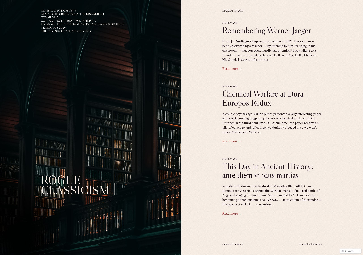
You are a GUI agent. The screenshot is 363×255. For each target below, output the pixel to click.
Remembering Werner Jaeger (266, 30)
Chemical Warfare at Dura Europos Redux (262, 98)
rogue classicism (75, 185)
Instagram (226, 244)
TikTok (236, 244)
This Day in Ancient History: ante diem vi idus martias (267, 171)
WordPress (317, 244)
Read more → (232, 68)
